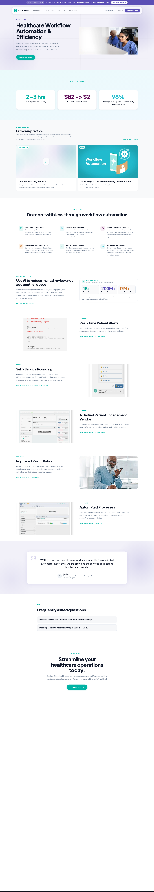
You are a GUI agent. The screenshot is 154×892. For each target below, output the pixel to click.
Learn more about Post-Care (91, 523)
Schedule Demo (132, 10)
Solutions (49, 10)
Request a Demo (25, 57)
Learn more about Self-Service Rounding (32, 385)
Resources (73, 10)
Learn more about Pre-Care (27, 477)
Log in (119, 10)
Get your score (118, 2)
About (60, 10)
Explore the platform (25, 303)
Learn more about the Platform (92, 336)
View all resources (129, 139)
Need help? (110, 10)
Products (36, 10)
